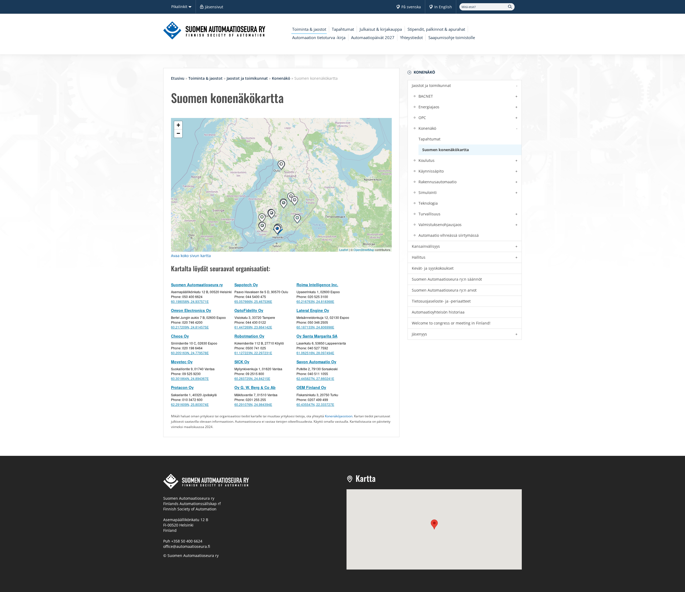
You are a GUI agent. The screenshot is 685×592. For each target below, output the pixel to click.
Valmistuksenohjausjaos (440, 224)
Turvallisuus (429, 213)
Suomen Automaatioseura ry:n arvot (444, 290)
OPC (422, 117)
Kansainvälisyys (426, 246)
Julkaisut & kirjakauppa (381, 29)
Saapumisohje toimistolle (451, 37)
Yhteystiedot (411, 37)
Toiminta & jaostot (309, 29)
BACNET (425, 96)
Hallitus (418, 257)
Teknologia (428, 203)
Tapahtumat (343, 29)
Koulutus (426, 160)
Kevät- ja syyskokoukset (433, 268)
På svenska (411, 6)
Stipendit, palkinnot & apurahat (436, 29)
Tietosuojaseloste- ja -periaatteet (441, 301)
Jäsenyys (419, 334)
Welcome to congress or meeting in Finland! (451, 323)
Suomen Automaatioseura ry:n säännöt (447, 279)
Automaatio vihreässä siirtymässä (448, 235)
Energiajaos (428, 106)
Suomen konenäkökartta (445, 149)
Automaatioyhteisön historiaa (438, 312)
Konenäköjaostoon (338, 416)
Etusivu (177, 78)
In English (443, 6)
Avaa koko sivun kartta (191, 255)
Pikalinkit (179, 6)
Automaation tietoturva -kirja (318, 37)
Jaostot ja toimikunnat (431, 85)
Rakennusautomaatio (437, 181)
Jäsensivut (214, 6)
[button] (434, 524)
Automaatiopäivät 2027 (372, 37)
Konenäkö (424, 72)
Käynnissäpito (431, 171)
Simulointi (427, 192)
